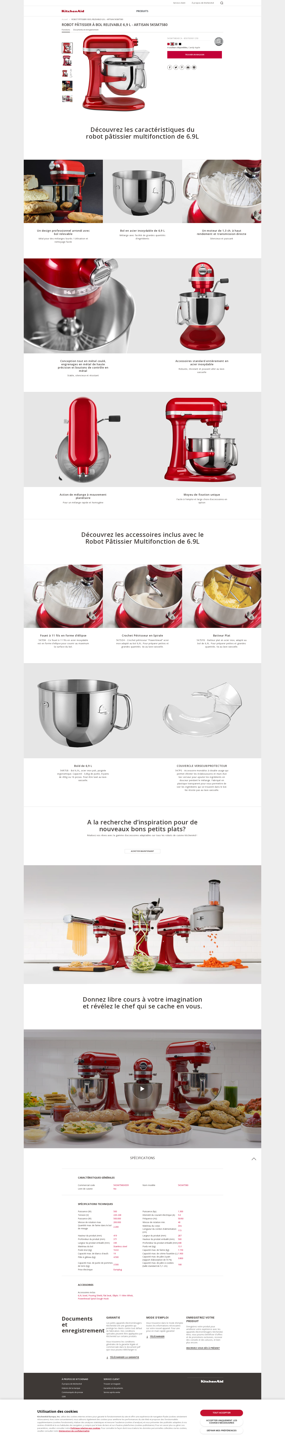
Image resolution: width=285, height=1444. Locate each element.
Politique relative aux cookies (85, 1428)
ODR (64, 1396)
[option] (67, 48)
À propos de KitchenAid (203, 3)
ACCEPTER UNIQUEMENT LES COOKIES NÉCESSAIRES (221, 1421)
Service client (179, 3)
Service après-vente (112, 1392)
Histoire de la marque (71, 1388)
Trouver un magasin (112, 1384)
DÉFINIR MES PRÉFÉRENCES (221, 1430)
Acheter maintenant (142, 851)
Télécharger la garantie (124, 1357)
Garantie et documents (113, 1388)
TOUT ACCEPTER (222, 1413)
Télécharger (157, 1336)
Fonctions (66, 29)
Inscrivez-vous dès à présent (203, 1348)
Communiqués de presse (72, 1392)
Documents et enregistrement (85, 29)
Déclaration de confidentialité (74, 1431)
